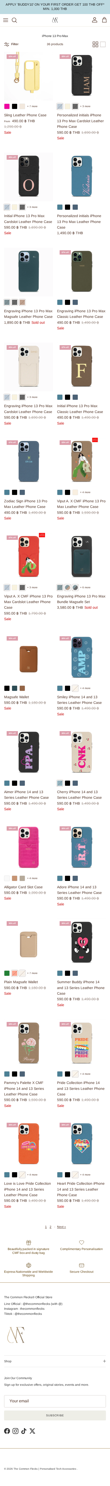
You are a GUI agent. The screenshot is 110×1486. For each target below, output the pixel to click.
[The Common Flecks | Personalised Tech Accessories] (55, 20)
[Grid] (95, 44)
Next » (61, 1227)
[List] (103, 44)
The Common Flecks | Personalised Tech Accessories (45, 1468)
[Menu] (5, 20)
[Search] (17, 20)
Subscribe (55, 1415)
